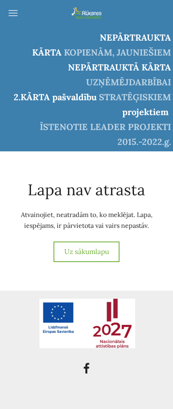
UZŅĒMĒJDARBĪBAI (128, 82)
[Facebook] (86, 368)
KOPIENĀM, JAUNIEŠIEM (117, 52)
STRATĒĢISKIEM (135, 97)
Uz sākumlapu (86, 251)
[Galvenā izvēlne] (13, 13)
